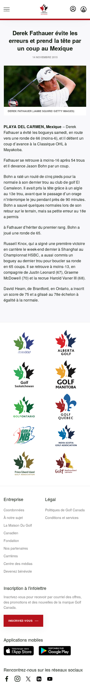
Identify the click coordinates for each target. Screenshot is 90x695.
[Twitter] (28, 679)
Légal (50, 499)
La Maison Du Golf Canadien (18, 529)
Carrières (11, 555)
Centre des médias (18, 563)
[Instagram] (17, 679)
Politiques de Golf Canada (65, 509)
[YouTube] (50, 679)
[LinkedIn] (39, 679)
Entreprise (13, 499)
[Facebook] (7, 679)
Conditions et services (61, 517)
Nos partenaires (16, 548)
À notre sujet (13, 517)
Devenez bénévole (18, 571)
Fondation (11, 540)
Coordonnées (14, 509)
